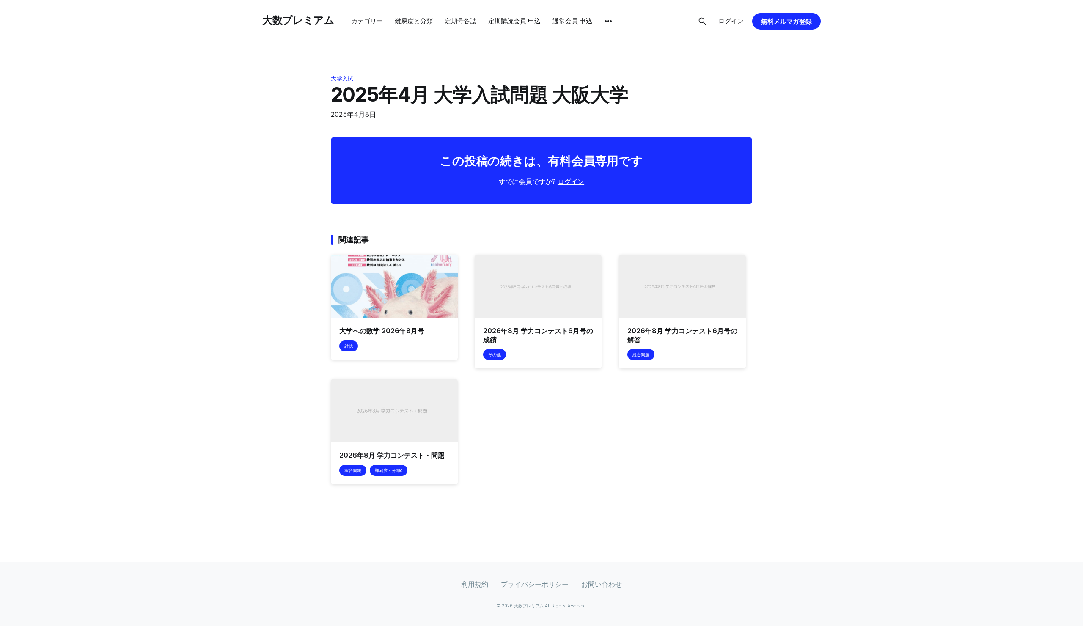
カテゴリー (367, 21)
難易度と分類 (414, 21)
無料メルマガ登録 (786, 21)
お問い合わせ (601, 584)
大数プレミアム (298, 20)
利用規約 (474, 584)
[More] (608, 21)
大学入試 (342, 78)
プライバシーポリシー (535, 584)
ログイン (731, 21)
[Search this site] (702, 21)
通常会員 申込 (572, 21)
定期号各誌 (460, 21)
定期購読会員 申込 (514, 21)
